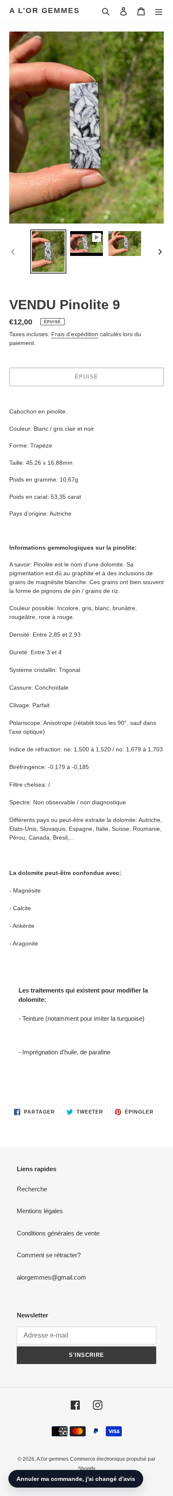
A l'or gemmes (44, 10)
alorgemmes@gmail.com (51, 1277)
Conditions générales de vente (58, 1233)
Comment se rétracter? (49, 1255)
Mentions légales (40, 1210)
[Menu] (159, 11)
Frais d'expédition (74, 334)
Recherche (32, 1189)
